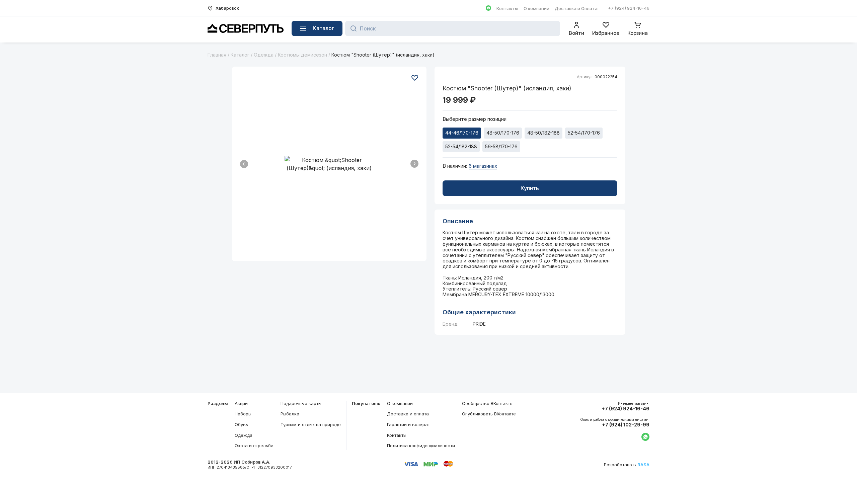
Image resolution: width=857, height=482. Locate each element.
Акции (241, 403)
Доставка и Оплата (576, 8)
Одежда (264, 55)
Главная (217, 55)
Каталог (240, 55)
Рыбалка (290, 413)
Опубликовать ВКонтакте (489, 413)
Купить (530, 188)
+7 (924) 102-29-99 (625, 424)
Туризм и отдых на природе (311, 424)
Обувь (241, 424)
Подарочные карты (301, 403)
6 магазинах (483, 166)
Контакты (507, 8)
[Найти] (351, 28)
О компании (536, 8)
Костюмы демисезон (302, 55)
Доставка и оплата (408, 413)
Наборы (243, 413)
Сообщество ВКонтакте (487, 403)
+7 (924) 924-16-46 (628, 8)
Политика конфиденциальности (421, 445)
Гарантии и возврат (408, 424)
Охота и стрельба (254, 445)
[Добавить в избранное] (415, 78)
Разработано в (626, 464)
